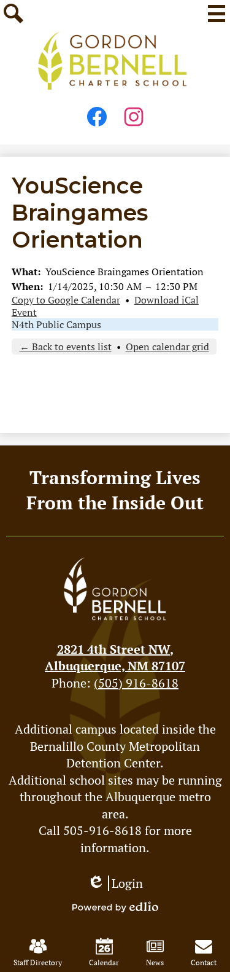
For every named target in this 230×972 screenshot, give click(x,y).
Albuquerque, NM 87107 (115, 658)
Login (115, 883)
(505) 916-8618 (136, 683)
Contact (204, 962)
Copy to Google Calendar (66, 300)
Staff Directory (37, 962)
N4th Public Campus (56, 324)
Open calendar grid (167, 346)
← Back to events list (66, 346)
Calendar (104, 962)
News (155, 962)
